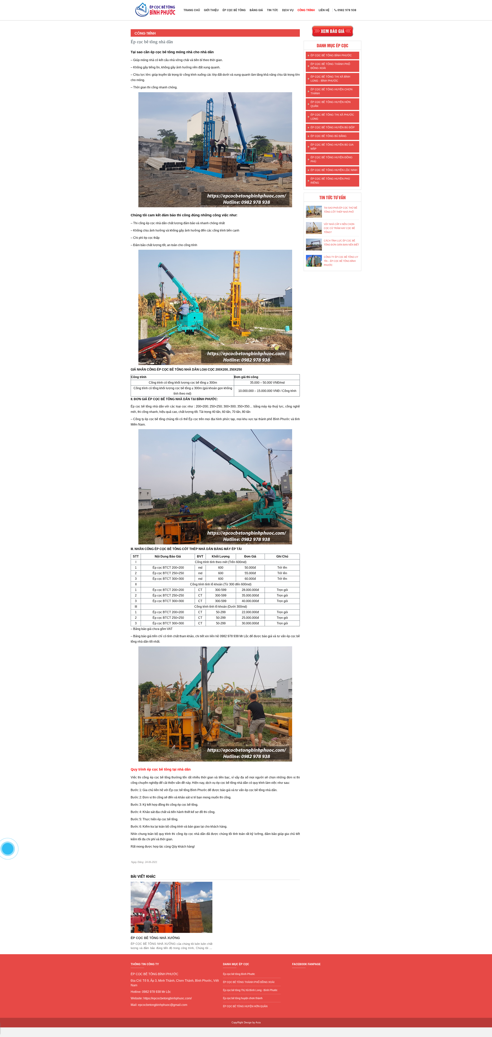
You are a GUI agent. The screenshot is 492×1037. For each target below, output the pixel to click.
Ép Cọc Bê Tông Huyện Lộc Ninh (334, 170)
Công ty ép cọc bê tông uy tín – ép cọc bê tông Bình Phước (341, 261)
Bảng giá (256, 10)
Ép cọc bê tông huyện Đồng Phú (331, 159)
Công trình (306, 10)
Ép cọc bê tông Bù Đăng (329, 136)
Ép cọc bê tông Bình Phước (331, 55)
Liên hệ (324, 10)
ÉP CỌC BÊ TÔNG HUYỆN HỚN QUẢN (331, 104)
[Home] (155, 10)
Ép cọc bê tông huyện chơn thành (331, 91)
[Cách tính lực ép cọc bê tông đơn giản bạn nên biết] (314, 245)
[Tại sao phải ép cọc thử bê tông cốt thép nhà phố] (314, 212)
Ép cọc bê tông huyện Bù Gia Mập (332, 146)
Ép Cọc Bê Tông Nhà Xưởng (155, 938)
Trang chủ (192, 10)
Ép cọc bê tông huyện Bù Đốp (333, 127)
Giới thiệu (211, 10)
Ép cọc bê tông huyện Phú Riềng (330, 180)
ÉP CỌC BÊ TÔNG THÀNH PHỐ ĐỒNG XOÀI (330, 66)
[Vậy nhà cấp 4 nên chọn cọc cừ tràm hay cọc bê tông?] (314, 228)
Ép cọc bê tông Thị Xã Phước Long (332, 116)
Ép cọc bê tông (234, 10)
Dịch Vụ (287, 10)
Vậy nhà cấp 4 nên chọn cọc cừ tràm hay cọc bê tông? (339, 228)
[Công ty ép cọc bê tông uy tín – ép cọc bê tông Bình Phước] (314, 261)
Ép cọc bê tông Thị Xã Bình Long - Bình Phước (330, 78)
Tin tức (272, 10)
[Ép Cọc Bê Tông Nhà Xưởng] (171, 907)
